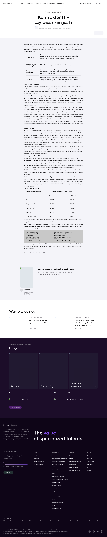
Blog (70, 455)
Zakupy (53, 499)
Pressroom (90, 464)
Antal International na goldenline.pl (64, 241)
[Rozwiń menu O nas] (40, 3)
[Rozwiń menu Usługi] (24, 3)
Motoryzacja (54, 488)
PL (100, 3)
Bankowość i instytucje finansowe (59, 458)
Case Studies (90, 455)
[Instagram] (102, 531)
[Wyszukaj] (96, 3)
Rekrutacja (36, 455)
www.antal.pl (62, 239)
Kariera (89, 470)
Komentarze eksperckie (53, 12)
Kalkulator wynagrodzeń (75, 461)
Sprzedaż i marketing (56, 496)
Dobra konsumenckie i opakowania (60, 479)
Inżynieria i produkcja (56, 485)
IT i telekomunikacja (56, 455)
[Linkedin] (33, 27)
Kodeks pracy (72, 464)
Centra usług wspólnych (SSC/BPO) (57, 465)
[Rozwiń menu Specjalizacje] (34, 3)
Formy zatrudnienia (73, 467)
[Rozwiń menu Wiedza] (47, 3)
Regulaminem (62, 531)
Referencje (89, 458)
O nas (37, 3)
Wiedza (44, 3)
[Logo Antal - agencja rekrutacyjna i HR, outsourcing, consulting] (10, 3)
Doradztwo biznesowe (39, 461)
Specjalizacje (30, 3)
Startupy (53, 505)
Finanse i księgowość (56, 508)
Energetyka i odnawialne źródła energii (59, 472)
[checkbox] (4, 466)
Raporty (71, 458)
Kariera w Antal (60, 3)
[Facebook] (89, 531)
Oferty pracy (52, 3)
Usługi (22, 3)
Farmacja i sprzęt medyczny (58, 476)
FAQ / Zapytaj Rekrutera (74, 470)
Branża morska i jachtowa (57, 502)
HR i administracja (56, 482)
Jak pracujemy (90, 461)
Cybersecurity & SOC (56, 469)
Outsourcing (36, 458)
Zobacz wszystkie (15, 407)
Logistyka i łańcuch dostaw (58, 491)
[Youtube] (97, 531)
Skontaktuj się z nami (85, 3)
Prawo (53, 494)
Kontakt (89, 476)
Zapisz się (7, 472)
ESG (88, 467)
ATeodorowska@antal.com (38, 241)
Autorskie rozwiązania (39, 464)
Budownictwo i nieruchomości (58, 461)
